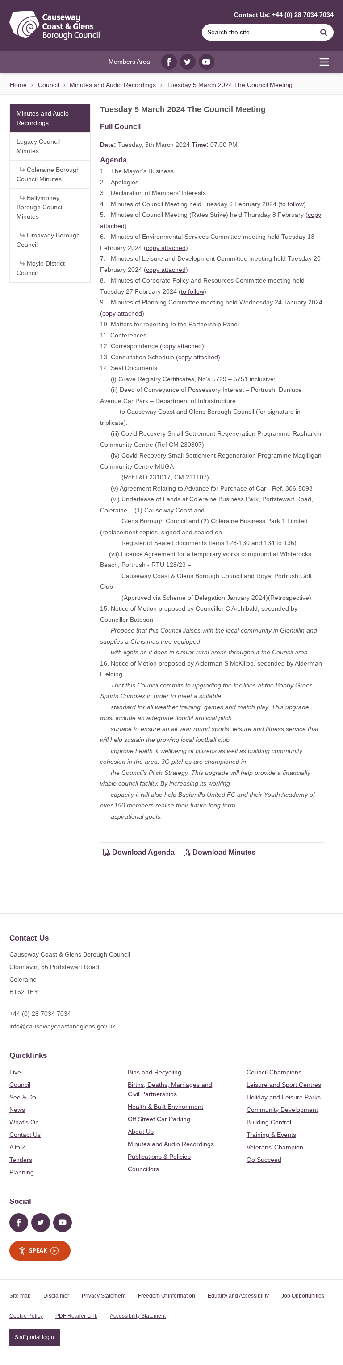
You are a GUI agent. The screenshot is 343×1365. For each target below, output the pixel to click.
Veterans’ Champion (275, 1147)
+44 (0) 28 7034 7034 (40, 1013)
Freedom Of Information (166, 1296)
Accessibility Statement (138, 1316)
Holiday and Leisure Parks (284, 1097)
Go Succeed (264, 1159)
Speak (38, 1250)
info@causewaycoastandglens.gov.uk (62, 1026)
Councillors (143, 1169)
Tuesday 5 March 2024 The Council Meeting (230, 84)
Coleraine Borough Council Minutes (48, 174)
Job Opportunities (302, 1296)
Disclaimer (56, 1296)
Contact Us (25, 1134)
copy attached (166, 247)
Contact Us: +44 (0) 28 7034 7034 (284, 14)
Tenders (20, 1159)
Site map (20, 1296)
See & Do (22, 1097)
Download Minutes (223, 852)
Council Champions (274, 1072)
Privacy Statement (103, 1296)
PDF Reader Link (76, 1316)
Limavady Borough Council (48, 240)
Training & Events (271, 1134)
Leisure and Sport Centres (284, 1084)
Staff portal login (34, 1337)
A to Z (17, 1147)
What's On (24, 1122)
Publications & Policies (159, 1156)
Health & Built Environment (165, 1106)
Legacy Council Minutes (38, 146)
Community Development (282, 1109)
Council (48, 84)
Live (15, 1072)
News (17, 1109)
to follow (292, 204)
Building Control (269, 1122)
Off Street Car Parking (159, 1119)
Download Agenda (143, 852)
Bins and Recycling (154, 1072)
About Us (141, 1131)
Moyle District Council (41, 268)
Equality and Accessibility (238, 1296)
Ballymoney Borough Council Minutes (40, 207)
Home (18, 84)
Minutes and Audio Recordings (113, 84)
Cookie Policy (26, 1316)
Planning (21, 1172)
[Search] (324, 32)
